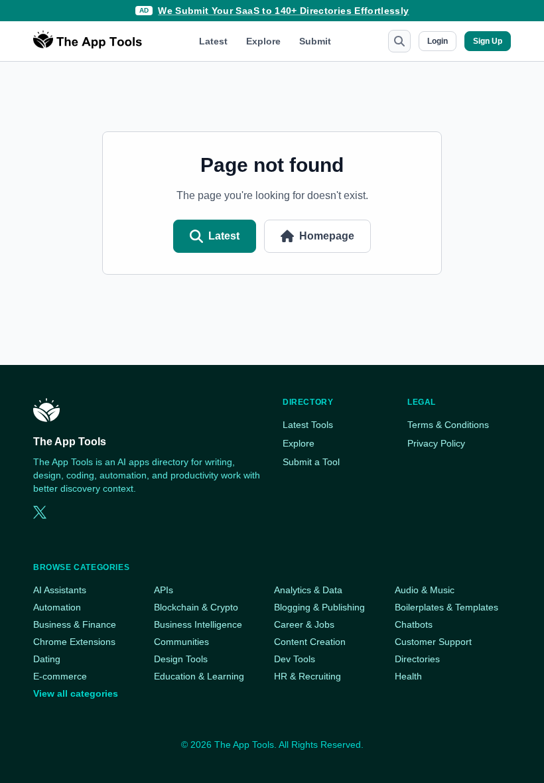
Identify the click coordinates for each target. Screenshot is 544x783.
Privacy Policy (436, 443)
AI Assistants (59, 590)
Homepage (326, 236)
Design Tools (181, 659)
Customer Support (433, 641)
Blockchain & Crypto (196, 607)
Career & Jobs (304, 624)
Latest (213, 41)
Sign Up (487, 41)
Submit (315, 41)
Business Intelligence (198, 624)
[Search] (399, 41)
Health (408, 676)
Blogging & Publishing (319, 607)
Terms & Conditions (448, 424)
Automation (57, 607)
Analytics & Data (308, 590)
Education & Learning (199, 676)
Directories (417, 659)
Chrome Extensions (74, 641)
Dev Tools (294, 659)
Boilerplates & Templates (446, 607)
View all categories (75, 693)
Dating (46, 659)
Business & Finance (74, 624)
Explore (263, 41)
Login (437, 41)
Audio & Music (424, 590)
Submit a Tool (311, 462)
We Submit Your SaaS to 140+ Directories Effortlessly (283, 10)
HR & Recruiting (307, 676)
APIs (163, 590)
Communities (181, 641)
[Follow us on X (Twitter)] (39, 512)
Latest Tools (308, 424)
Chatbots (414, 624)
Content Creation (310, 641)
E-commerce (60, 676)
